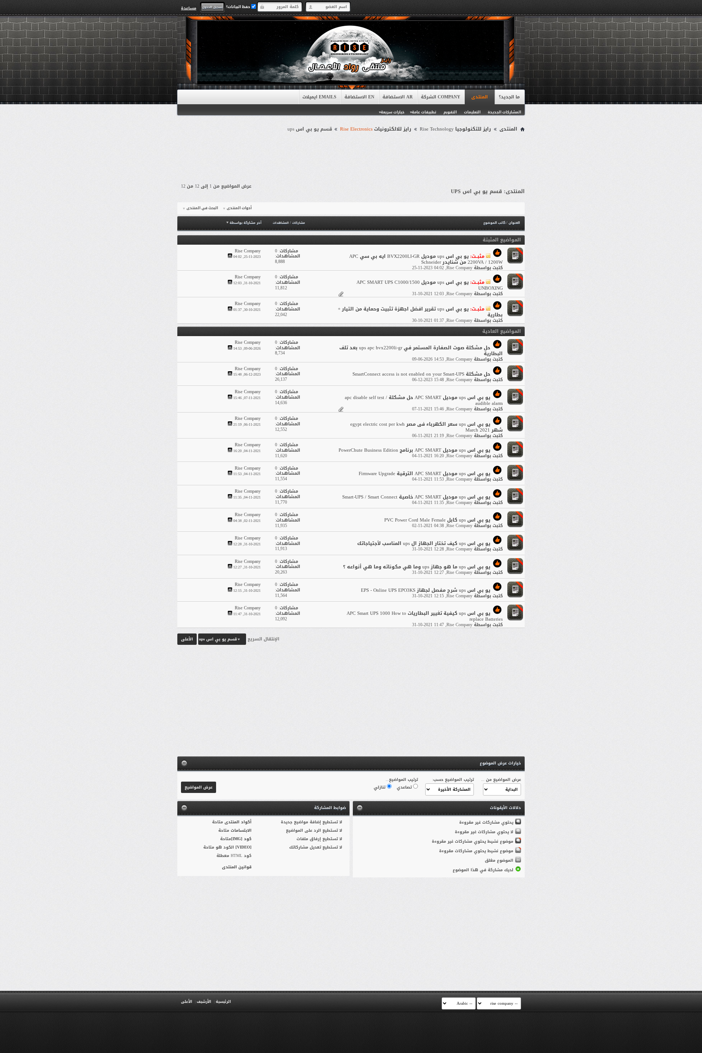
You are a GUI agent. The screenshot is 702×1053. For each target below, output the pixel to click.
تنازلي (380, 787)
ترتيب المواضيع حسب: (453, 779)
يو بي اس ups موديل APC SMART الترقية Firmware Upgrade (424, 473)
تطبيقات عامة (424, 112)
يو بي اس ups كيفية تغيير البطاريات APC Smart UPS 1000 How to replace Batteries (425, 616)
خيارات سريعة (392, 112)
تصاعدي (405, 787)
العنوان (514, 222)
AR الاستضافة (397, 97)
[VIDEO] (243, 847)
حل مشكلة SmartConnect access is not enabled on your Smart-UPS (421, 374)
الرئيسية (223, 1001)
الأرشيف (204, 1001)
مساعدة (188, 8)
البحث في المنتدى (202, 208)
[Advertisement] (351, 154)
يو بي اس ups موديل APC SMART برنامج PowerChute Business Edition (414, 450)
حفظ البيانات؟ (238, 6)
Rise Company (459, 268)
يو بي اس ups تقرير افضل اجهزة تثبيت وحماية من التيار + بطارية (420, 311)
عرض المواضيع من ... (501, 779)
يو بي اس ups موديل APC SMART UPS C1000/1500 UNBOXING (429, 285)
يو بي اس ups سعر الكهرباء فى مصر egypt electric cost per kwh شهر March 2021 (426, 427)
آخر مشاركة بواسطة (245, 222)
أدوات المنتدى (239, 208)
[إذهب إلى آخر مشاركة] (230, 256)
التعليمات (472, 112)
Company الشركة (440, 97)
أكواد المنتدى (238, 822)
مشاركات (298, 223)
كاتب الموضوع (494, 222)
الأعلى (187, 639)
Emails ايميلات (319, 97)
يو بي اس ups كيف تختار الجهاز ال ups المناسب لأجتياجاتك (423, 543)
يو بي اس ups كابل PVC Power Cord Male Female (437, 519)
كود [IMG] (241, 839)
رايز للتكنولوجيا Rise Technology (455, 129)
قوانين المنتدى (237, 867)
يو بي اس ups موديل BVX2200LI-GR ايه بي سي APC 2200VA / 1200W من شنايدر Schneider (426, 259)
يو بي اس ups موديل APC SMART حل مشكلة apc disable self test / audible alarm (424, 400)
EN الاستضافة (359, 97)
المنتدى (479, 97)
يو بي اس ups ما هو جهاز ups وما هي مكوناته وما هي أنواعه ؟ (416, 566)
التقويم (450, 112)
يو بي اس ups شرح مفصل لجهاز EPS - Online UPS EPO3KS (425, 590)
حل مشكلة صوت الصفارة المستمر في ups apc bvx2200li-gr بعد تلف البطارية (421, 350)
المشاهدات (281, 223)
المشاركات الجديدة (504, 112)
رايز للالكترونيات (375, 129)
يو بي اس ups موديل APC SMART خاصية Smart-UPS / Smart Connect (416, 496)
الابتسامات (241, 830)
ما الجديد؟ (509, 97)
